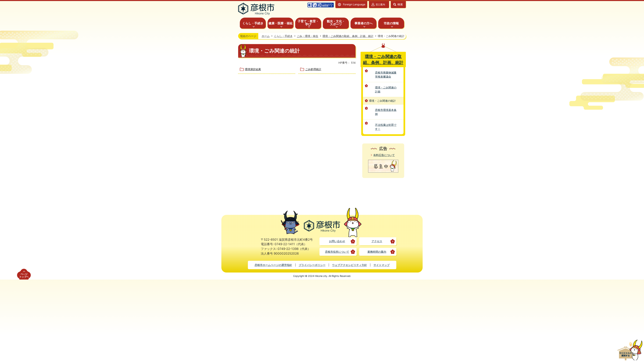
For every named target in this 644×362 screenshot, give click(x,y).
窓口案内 (380, 4)
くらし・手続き (283, 36)
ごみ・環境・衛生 (307, 36)
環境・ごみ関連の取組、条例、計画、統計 (348, 36)
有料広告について (384, 155)
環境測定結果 (253, 69)
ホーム (266, 36)
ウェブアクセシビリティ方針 (349, 265)
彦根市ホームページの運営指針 (273, 265)
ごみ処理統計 (313, 69)
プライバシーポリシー (312, 265)
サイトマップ (381, 265)
